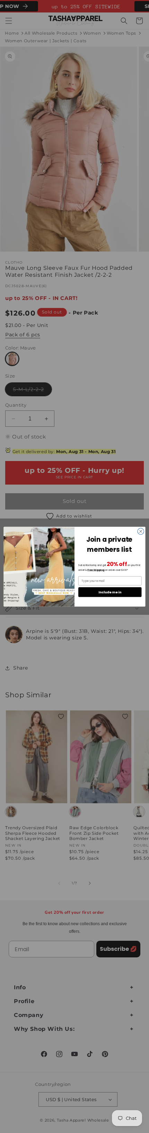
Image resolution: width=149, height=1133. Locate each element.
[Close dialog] (141, 531)
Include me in (109, 592)
